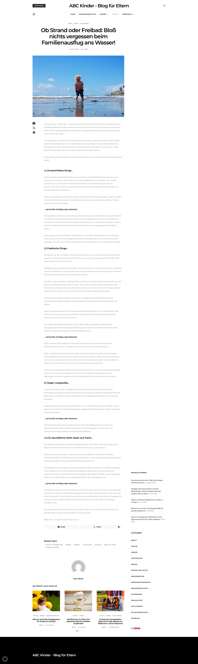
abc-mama (84, 49)
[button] (77, 631)
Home (72, 14)
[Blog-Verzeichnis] (135, 628)
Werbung (135, 618)
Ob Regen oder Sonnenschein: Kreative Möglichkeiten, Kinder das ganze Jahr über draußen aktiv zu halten (146, 491)
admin (41, 625)
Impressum (127, 14)
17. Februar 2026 (113, 627)
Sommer (98, 545)
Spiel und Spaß (110, 545)
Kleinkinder (84, 23)
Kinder (103, 14)
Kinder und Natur (139, 570)
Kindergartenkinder (140, 582)
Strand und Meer (53, 547)
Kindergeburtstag (87, 14)
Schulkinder (116, 615)
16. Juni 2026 (49, 625)
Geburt (134, 552)
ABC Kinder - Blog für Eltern (99, 5)
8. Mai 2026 (81, 627)
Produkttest (137, 600)
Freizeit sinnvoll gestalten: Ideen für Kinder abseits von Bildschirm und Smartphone (110, 621)
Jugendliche (137, 558)
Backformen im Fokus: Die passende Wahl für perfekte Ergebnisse (78, 621)
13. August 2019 (74, 49)
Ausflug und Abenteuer (54, 545)
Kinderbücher (137, 576)
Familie (115, 14)
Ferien (68, 545)
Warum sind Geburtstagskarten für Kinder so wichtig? (46, 620)
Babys (70, 23)
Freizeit (77, 545)
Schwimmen (88, 545)
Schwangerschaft (139, 612)
